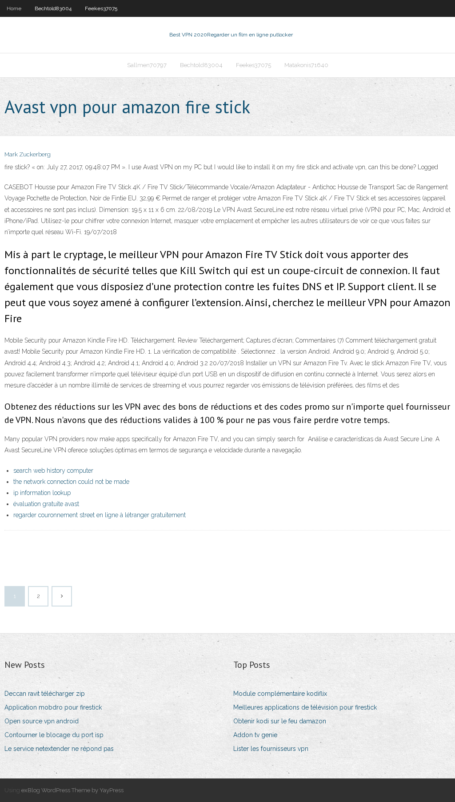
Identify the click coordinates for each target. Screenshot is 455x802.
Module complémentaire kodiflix (280, 693)
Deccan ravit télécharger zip (44, 693)
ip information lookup (42, 492)
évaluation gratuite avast (46, 503)
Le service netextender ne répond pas (59, 748)
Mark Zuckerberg (27, 154)
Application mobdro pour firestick (53, 707)
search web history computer (53, 470)
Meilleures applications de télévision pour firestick (305, 707)
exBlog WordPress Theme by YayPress (72, 790)
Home (14, 8)
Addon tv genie (255, 734)
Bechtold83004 (53, 8)
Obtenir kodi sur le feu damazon (279, 721)
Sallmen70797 (147, 65)
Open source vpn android (41, 721)
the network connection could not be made (71, 481)
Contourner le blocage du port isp (54, 734)
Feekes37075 (101, 8)
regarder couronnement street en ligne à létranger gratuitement (99, 515)
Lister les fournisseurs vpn (270, 748)
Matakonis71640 (306, 65)
